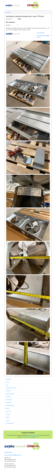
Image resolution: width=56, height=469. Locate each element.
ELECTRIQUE (8, 396)
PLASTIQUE (8, 414)
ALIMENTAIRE (8, 379)
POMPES (7, 417)
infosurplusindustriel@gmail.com (30, 437)
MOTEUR (7, 408)
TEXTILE (7, 420)
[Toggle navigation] (48, 5)
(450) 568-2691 (33, 435)
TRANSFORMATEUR (10, 423)
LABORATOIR (8, 402)
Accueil (8, 12)
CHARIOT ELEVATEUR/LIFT (11, 387)
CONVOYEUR (8, 390)
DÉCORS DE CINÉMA (10, 393)
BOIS (7, 385)
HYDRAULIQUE (9, 399)
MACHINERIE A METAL (10, 405)
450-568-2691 (40, 32)
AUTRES (7, 382)
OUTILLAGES (8, 411)
